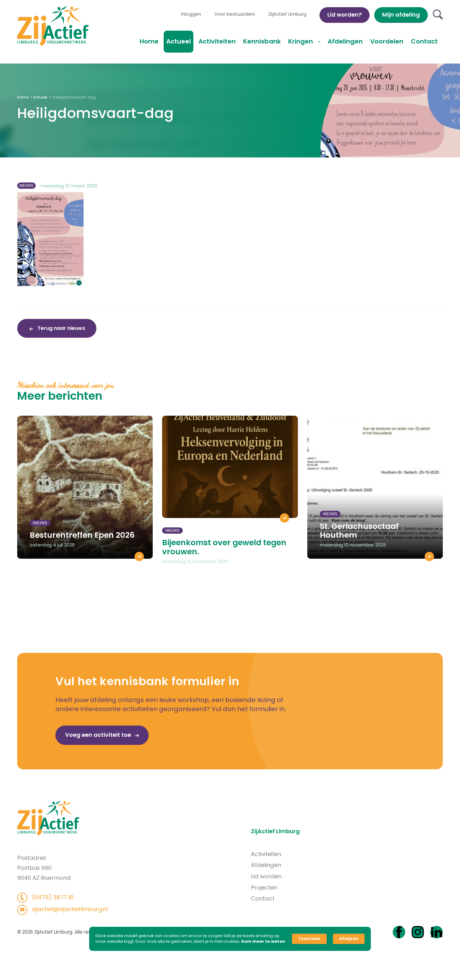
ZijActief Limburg (287, 14)
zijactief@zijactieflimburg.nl (69, 909)
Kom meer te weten (263, 941)
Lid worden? (344, 14)
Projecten (264, 887)
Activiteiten (217, 41)
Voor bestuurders (234, 14)
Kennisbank (262, 41)
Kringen (301, 41)
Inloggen (191, 14)
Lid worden (266, 876)
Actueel (178, 41)
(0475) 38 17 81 (51, 897)
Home (149, 41)
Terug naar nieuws (60, 328)
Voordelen (386, 41)
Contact (424, 41)
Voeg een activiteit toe (98, 735)
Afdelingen (345, 41)
